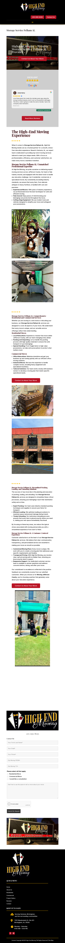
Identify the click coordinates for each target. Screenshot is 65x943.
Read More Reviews (32, 118)
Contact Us (51, 17)
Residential (9, 892)
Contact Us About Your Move (32, 59)
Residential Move (15, 774)
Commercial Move (15, 776)
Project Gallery (10, 898)
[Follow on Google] (13, 933)
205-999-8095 (37, 17)
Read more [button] (16, 106)
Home (8, 887)
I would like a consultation (18, 779)
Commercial (10, 895)
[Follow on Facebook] (10, 933)
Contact (8, 904)
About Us (9, 890)
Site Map (51, 940)
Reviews (9, 901)
